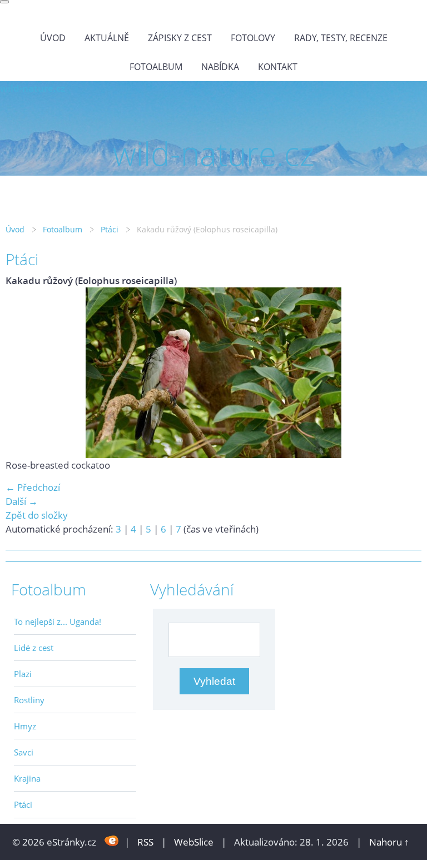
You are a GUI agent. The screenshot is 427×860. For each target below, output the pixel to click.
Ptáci (109, 229)
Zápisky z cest (180, 38)
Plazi (23, 673)
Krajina (27, 778)
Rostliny (29, 699)
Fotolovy (253, 38)
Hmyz (25, 726)
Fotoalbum (156, 67)
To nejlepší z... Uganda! (57, 621)
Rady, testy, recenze (341, 38)
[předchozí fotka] (23, 372)
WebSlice (194, 842)
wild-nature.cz (32, 88)
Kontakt (277, 67)
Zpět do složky (37, 515)
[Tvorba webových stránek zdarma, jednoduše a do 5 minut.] (111, 841)
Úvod (53, 38)
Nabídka (220, 67)
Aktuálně (107, 38)
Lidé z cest (33, 647)
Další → (22, 501)
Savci (23, 752)
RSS (145, 842)
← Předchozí (33, 487)
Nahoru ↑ (389, 842)
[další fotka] (403, 372)
